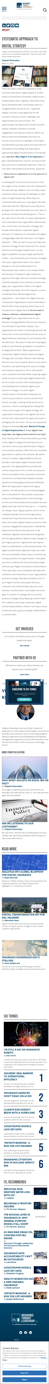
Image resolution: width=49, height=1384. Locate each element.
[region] (24, 1362)
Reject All (24, 1373)
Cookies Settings (24, 1366)
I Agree (24, 1380)
